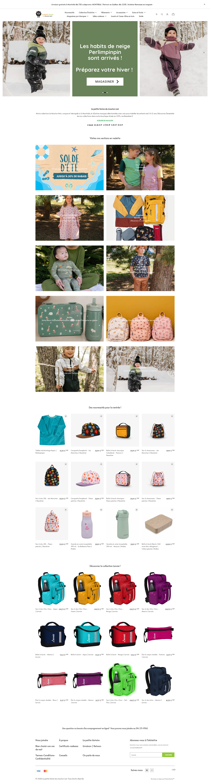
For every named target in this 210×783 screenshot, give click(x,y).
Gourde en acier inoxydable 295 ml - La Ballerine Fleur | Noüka (81, 546)
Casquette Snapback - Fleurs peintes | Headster (82, 499)
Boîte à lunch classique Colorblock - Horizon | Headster (115, 452)
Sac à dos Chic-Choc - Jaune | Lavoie (79, 610)
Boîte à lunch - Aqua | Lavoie (82, 654)
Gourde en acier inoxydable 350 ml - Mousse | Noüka (116, 545)
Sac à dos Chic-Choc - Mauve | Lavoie (150, 610)
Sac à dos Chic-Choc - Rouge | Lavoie (115, 610)
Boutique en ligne (156, 779)
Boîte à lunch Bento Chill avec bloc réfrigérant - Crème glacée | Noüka (151, 546)
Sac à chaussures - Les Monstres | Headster (150, 451)
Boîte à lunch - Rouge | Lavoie (117, 654)
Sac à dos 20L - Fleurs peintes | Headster (43, 545)
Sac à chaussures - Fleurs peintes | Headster (151, 499)
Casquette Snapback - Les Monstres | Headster (81, 451)
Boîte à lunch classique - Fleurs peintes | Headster (115, 499)
